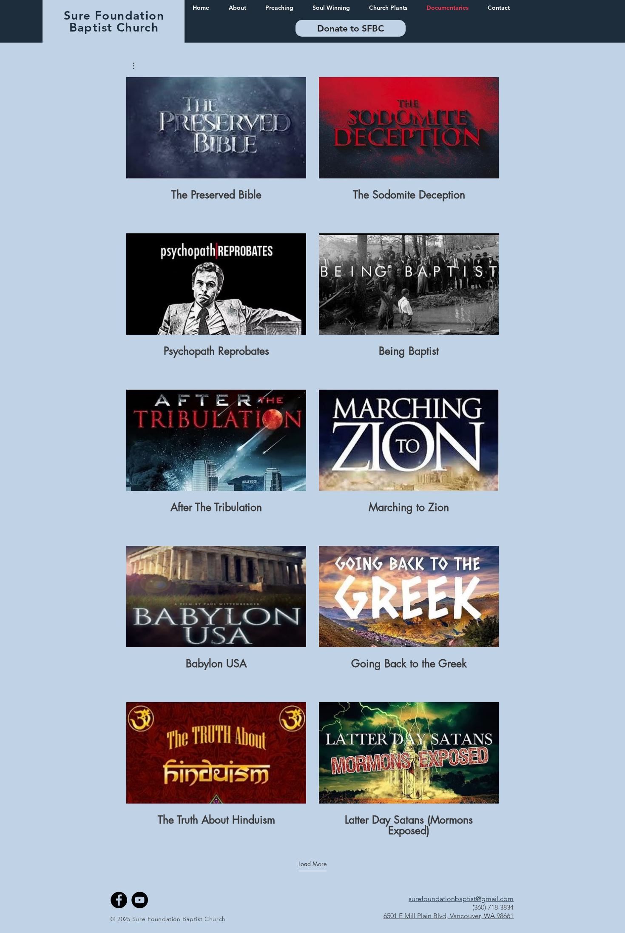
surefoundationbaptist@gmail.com (461, 899)
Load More (312, 864)
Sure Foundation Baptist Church (114, 21)
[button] (138, 66)
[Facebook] (119, 900)
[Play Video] (216, 127)
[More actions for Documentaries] (138, 66)
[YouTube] (139, 900)
